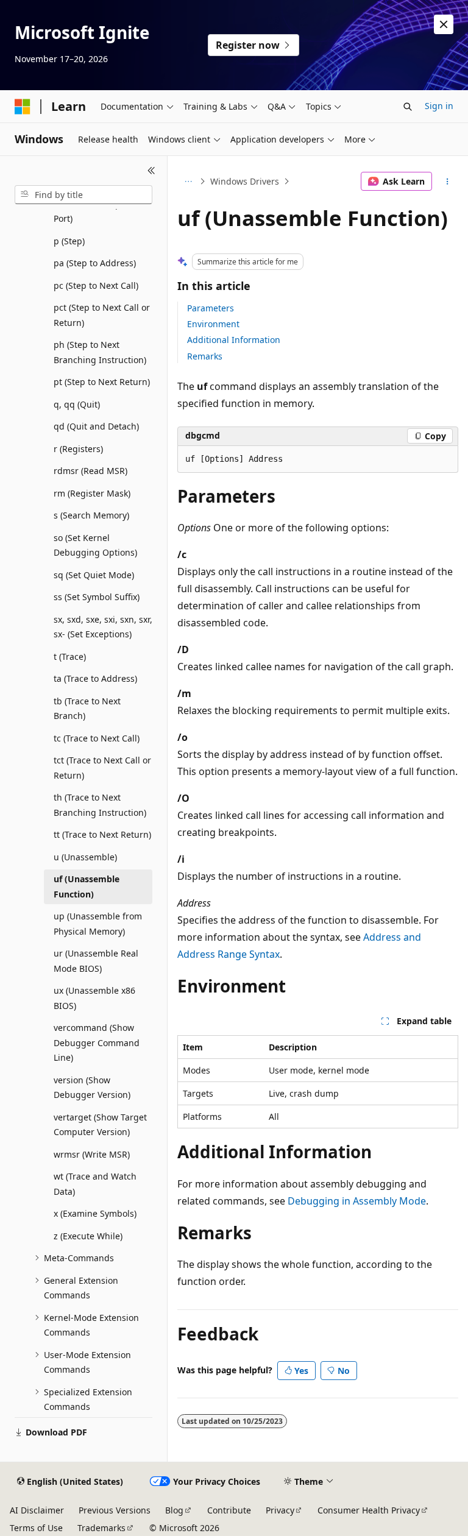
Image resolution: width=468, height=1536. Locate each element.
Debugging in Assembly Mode (357, 1201)
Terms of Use (36, 1528)
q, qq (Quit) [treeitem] (77, 404)
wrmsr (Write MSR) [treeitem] (92, 1154)
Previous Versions (115, 1510)
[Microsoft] (22, 107)
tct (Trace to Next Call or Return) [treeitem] (102, 767)
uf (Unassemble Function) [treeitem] (86, 886)
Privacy (280, 1510)
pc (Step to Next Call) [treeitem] (96, 285)
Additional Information (233, 339)
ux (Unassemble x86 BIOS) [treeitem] (94, 998)
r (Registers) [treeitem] (78, 449)
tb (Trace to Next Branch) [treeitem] (87, 708)
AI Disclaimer (37, 1510)
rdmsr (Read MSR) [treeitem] (90, 470)
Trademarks (101, 1528)
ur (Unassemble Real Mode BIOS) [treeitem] (96, 960)
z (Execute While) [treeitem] (88, 1236)
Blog (174, 1510)
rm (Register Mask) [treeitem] (92, 493)
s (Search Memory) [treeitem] (91, 515)
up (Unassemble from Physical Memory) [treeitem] (98, 923)
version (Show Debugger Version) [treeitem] (92, 1087)
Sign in (439, 105)
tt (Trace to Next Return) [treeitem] (102, 834)
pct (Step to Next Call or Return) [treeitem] (102, 315)
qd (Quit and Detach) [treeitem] (96, 426)
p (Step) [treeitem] (69, 241)
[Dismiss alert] (443, 24)
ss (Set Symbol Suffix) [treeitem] (97, 597)
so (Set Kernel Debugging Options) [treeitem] (95, 545)
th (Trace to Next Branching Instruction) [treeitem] (100, 804)
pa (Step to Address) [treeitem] (95, 263)
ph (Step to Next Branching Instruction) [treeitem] (100, 352)
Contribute (229, 1510)
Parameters (210, 308)
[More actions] (447, 181)
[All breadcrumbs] (188, 181)
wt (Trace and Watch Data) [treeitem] (95, 1183)
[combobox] (83, 195)
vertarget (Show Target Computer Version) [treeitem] (100, 1124)
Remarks (204, 356)
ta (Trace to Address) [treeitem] (95, 678)
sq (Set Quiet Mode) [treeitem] (94, 575)
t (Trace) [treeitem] (70, 656)
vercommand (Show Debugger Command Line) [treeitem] (97, 1042)
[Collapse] (151, 170)
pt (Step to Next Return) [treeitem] (102, 382)
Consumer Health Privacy (368, 1510)
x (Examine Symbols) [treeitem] (95, 1213)
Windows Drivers (244, 181)
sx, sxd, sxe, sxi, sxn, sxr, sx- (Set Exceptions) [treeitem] (103, 627)
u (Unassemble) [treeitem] (85, 857)
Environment (213, 324)
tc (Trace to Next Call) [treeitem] (97, 738)
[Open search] (407, 107)
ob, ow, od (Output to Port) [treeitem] (97, 211)
